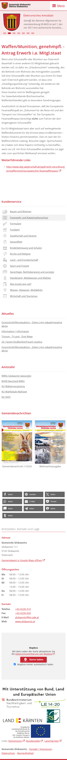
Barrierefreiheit (25, 753)
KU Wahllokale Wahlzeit (14, 391)
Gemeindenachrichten (16, 413)
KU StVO (6, 396)
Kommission (16, 740)
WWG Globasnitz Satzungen (16, 375)
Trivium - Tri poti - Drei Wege (17, 336)
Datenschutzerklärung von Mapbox (35, 654)
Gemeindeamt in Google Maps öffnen (23, 560)
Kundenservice (11, 201)
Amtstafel (8, 367)
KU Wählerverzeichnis (13, 386)
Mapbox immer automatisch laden (35, 664)
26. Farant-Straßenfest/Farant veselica (22, 341)
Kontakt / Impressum (40, 749)
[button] (4, 33)
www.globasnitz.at (25, 621)
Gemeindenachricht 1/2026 (17, 466)
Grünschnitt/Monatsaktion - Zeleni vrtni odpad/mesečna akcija (32, 324)
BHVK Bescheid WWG (13, 381)
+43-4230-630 (23, 613)
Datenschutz (8, 753)
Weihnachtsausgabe (50, 466)
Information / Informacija (15, 331)
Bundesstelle (34, 740)
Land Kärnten (53, 740)
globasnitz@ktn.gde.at (27, 617)
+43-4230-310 (23, 609)
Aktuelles (8, 313)
